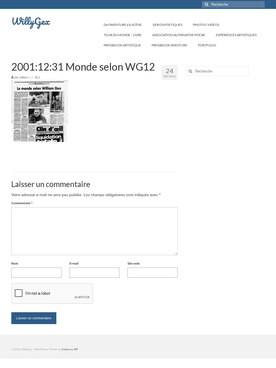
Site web (133, 263)
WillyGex (30, 21)
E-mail (74, 263)
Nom (14, 263)
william (23, 77)
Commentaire (21, 203)
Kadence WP (70, 349)
